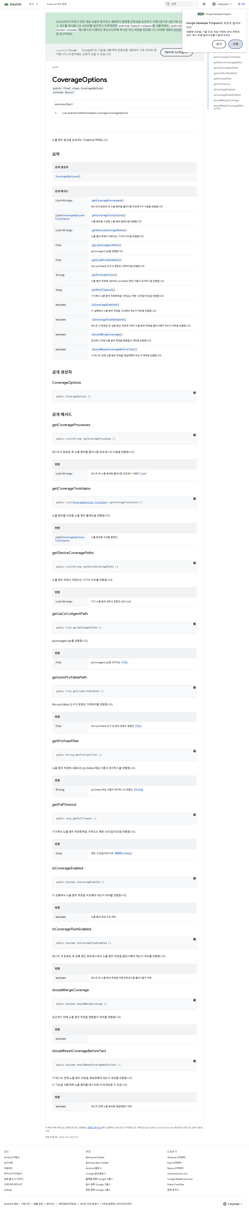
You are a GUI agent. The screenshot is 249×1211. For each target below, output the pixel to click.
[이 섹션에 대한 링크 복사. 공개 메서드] (75, 415)
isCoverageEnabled (104, 304)
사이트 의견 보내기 (89, 1204)
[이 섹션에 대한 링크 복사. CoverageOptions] (84, 383)
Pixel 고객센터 (174, 1162)
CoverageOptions (67, 176)
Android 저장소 (12, 1157)
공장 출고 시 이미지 (13, 1179)
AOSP (55, 67)
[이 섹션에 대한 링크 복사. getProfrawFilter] (82, 741)
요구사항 (8, 1162)
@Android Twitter (95, 1157)
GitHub (8, 1189)
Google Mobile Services (180, 1179)
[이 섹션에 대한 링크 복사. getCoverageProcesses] (93, 425)
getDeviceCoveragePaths (108, 230)
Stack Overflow (175, 1184)
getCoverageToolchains (107, 215)
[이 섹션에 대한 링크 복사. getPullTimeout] (79, 805)
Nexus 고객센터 (175, 1168)
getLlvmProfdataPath (105, 260)
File (125, 662)
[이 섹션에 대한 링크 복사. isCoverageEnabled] (86, 868)
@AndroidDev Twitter (97, 1162)
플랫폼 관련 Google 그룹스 (99, 1179)
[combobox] (181, 4)
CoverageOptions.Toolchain (90, 502)
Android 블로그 (94, 1168)
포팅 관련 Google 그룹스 (98, 1189)
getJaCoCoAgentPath (105, 245)
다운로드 (8, 1168)
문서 (31, 4)
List (143, 473)
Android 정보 (11, 1204)
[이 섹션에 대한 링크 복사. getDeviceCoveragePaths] (97, 553)
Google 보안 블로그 (96, 1173)
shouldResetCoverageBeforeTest (113, 349)
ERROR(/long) (123, 853)
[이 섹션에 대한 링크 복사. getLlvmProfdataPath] (90, 678)
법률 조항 (38, 1204)
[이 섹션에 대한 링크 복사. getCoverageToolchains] (93, 489)
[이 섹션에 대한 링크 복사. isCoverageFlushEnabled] (94, 929)
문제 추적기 (173, 1189)
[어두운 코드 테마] (195, 393)
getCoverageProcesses (106, 200)
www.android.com (177, 1173)
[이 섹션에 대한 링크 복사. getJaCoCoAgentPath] (91, 614)
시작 (235, 44)
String (138, 789)
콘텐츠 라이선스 (94, 1127)
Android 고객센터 (176, 1157)
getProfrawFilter (103, 274)
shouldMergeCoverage (106, 334)
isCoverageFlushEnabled (107, 319)
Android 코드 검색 (57, 4)
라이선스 (50, 1204)
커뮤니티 (25, 1204)
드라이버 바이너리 (13, 1184)
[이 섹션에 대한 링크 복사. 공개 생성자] (75, 373)
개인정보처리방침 (67, 1204)
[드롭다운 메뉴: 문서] (38, 4)
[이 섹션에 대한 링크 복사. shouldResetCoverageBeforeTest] (109, 1051)
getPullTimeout (102, 289)
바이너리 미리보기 (13, 1173)
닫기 (219, 44)
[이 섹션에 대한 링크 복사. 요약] (63, 155)
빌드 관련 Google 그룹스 (98, 1184)
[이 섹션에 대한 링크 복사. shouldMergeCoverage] (92, 990)
